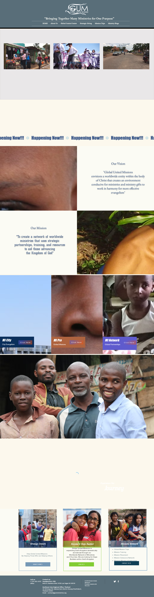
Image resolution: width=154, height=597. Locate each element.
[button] (54, 23)
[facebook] (118, 581)
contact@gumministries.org (57, 593)
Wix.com (87, 585)
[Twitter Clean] (114, 581)
